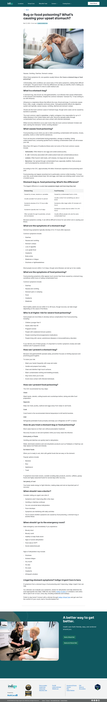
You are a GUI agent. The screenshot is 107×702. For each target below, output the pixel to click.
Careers (54, 3)
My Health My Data (55, 700)
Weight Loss (55, 688)
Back (27, 9)
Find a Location (43, 685)
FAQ (80, 685)
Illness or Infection (42, 23)
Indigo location (61, 591)
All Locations (82, 688)
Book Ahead (93, 3)
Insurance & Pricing (72, 685)
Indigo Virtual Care (64, 597)
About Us (81, 687)
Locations (20, 3)
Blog (68, 688)
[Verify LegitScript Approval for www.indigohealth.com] (97, 687)
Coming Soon (66, 3)
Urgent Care (42, 687)
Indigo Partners (70, 690)
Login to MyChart (56, 687)
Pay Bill (54, 685)
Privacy (48, 700)
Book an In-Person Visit (70, 643)
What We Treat (43, 3)
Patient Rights (64, 700)
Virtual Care (31, 3)
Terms (43, 700)
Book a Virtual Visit (69, 637)
